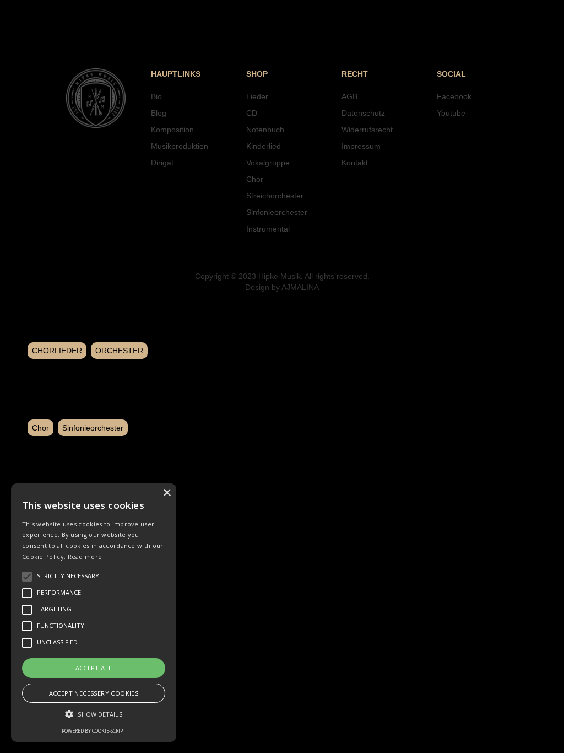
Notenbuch (265, 129)
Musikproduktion (179, 146)
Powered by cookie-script (94, 730)
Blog (158, 113)
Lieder (257, 96)
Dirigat (162, 162)
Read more (85, 556)
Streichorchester (274, 195)
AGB (349, 96)
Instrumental (268, 228)
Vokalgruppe (268, 162)
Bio (156, 96)
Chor (254, 179)
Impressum (361, 146)
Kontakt (354, 162)
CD (251, 113)
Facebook (454, 96)
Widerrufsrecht (367, 129)
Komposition (172, 129)
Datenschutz (363, 113)
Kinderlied (263, 146)
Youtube (451, 113)
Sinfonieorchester (276, 212)
